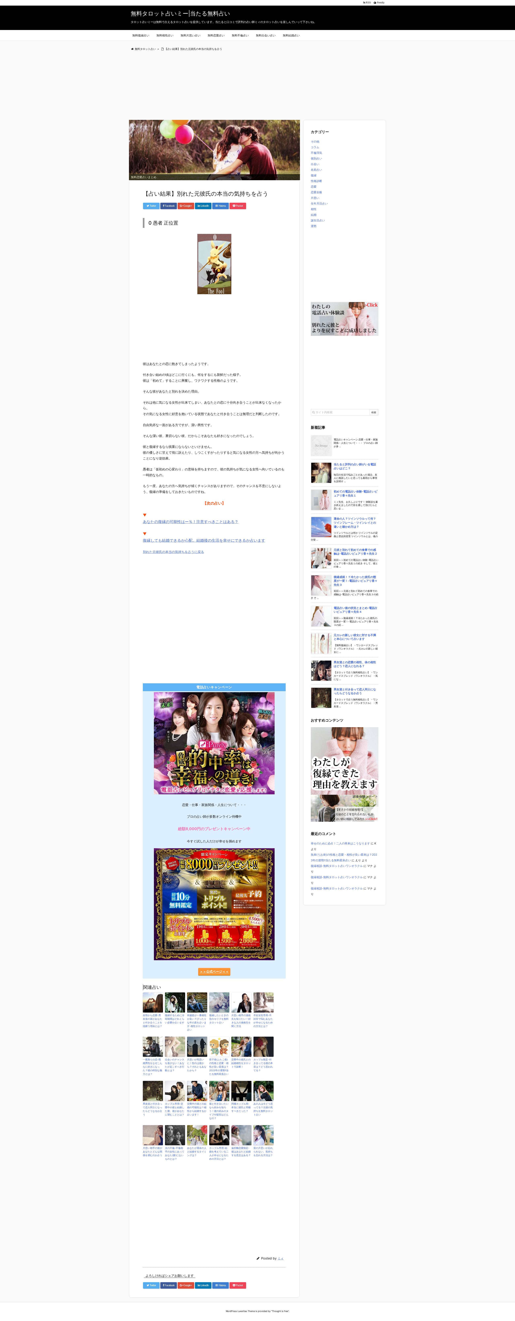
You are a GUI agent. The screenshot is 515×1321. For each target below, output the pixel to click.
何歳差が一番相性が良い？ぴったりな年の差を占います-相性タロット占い (196, 1022)
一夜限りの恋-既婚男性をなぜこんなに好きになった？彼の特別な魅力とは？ (152, 1066)
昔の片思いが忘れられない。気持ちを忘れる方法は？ (263, 1151)
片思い (315, 197)
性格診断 (316, 181)
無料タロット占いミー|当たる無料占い (180, 13)
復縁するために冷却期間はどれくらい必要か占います (174, 1019)
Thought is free (280, 1311)
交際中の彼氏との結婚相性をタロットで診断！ (241, 1063)
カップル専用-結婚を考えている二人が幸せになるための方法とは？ (219, 1153)
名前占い (316, 169)
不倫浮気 (316, 152)
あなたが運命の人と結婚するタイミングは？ (196, 1151)
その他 (315, 141)
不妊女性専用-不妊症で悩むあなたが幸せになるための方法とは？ (263, 1021)
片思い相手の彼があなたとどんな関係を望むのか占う (152, 1151)
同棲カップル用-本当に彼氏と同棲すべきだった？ (241, 1107)
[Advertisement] (249, 86)
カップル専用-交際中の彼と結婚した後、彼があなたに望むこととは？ (174, 1109)
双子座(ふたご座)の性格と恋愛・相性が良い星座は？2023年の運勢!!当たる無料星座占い (219, 1066)
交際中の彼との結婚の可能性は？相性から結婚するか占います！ (196, 1109)
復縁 (313, 175)
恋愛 (313, 186)
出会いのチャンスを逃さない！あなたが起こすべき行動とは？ (174, 1065)
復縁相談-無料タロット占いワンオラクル (337, 866)
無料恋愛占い (216, 35)
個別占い (316, 158)
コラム (315, 147)
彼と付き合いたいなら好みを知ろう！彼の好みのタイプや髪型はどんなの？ (219, 1111)
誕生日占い (318, 220)
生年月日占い (319, 203)
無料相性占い (165, 35)
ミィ (281, 1258)
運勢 (313, 226)
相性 (313, 209)
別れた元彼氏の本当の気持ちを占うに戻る (173, 552)
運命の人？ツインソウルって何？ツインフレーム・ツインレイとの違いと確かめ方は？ (355, 522)
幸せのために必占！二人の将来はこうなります (340, 843)
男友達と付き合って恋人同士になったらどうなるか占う (152, 1109)
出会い (315, 164)
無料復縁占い (140, 35)
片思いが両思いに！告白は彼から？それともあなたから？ (196, 1065)
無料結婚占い (291, 35)
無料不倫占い (240, 35)
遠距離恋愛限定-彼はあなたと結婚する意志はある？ (241, 1151)
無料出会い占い (266, 35)
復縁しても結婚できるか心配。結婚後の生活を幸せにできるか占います (204, 540)
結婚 (313, 214)
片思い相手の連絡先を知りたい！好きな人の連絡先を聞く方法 (241, 1021)
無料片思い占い (190, 35)
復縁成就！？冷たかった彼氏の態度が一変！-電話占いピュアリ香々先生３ (355, 580)
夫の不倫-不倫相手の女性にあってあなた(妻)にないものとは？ (174, 1153)
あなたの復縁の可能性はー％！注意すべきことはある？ (190, 521)
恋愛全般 (316, 192)
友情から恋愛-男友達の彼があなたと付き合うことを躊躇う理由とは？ (152, 1021)
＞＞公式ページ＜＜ (214, 971)
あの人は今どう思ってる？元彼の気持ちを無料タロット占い (263, 1109)
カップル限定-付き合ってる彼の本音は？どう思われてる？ (263, 1065)
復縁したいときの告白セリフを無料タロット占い (219, 1019)
